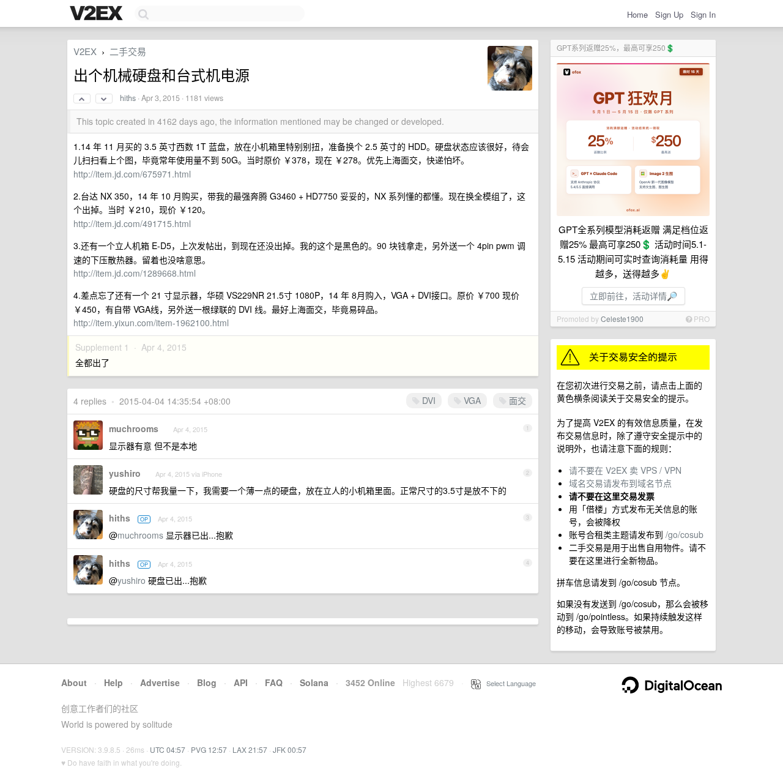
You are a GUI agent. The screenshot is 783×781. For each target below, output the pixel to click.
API (241, 682)
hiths (128, 97)
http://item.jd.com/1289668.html (134, 273)
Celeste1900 (622, 318)
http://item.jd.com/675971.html (132, 174)
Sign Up (669, 14)
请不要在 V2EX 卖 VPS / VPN (625, 470)
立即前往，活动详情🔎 (633, 296)
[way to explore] (97, 14)
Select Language (508, 683)
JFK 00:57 (289, 749)
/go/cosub (684, 534)
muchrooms (133, 428)
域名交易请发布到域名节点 (620, 483)
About (74, 682)
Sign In (703, 14)
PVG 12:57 (209, 749)
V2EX (85, 51)
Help (113, 682)
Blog (207, 682)
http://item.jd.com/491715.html (132, 223)
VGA (471, 400)
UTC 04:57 (167, 749)
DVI (428, 400)
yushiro (125, 473)
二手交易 (127, 51)
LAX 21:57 (249, 749)
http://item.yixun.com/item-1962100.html (151, 322)
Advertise (160, 682)
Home (637, 14)
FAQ (274, 682)
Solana (314, 682)
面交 (516, 400)
